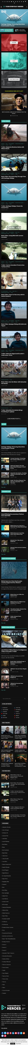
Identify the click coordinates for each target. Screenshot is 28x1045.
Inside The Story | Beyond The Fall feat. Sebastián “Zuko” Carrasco (18, 482)
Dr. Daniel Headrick (6, 875)
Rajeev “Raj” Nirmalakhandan (8, 938)
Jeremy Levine (5, 901)
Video (3, 984)
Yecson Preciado (6, 990)
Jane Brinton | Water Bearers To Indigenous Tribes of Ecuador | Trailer (14, 650)
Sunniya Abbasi (5, 958)
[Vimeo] (21, 1)
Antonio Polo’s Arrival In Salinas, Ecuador (18, 548)
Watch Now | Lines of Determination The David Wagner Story (16, 776)
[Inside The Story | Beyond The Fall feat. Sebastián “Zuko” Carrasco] (5, 482)
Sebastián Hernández (7, 956)
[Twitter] (4, 1)
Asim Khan (4, 838)
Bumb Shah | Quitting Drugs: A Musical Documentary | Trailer (20, 765)
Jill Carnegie (5, 904)
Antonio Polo (5, 835)
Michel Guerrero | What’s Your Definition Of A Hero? (17, 602)
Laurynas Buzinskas (6, 907)
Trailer (3, 970)
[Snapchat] (17, 1)
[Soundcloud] (15, 1)
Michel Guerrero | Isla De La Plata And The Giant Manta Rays (18, 526)
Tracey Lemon (5, 967)
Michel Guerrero (6, 913)
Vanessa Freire (5, 976)
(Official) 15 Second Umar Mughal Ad (16, 677)
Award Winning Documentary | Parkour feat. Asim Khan (12, 514)
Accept (12, 1043)
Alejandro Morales (6, 827)
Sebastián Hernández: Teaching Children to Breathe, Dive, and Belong (18, 474)
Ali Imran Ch (5, 832)
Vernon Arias (5, 978)
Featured (4, 884)
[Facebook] (2, 1)
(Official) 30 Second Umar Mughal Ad (16, 684)
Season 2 (4, 947)
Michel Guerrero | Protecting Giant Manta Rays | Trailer (7, 737)
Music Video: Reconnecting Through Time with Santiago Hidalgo (17, 784)
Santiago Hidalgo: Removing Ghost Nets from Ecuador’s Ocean (13, 447)
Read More (18, 1043)
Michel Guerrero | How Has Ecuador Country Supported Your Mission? (11, 581)
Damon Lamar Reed (6, 864)
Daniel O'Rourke (5, 867)
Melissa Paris (5, 910)
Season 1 (4, 944)
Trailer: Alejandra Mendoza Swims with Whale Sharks (17, 807)
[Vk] (13, 1)
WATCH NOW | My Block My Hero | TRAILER (7, 751)
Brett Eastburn (5, 850)
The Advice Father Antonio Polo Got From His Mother (18, 609)
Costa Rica (4, 861)
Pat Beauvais (5, 924)
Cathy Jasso (5, 855)
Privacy (23, 1005)
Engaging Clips (5, 881)
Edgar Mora (5, 878)
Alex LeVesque (5, 830)
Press (3, 930)
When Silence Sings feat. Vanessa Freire (16, 799)
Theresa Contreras (6, 964)
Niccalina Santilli (6, 918)
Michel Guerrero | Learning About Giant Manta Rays (17, 533)
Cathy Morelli (5, 858)
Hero (3, 887)
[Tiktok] (14, 3)
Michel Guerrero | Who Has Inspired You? (17, 595)
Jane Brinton (5, 898)
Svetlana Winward (6, 961)
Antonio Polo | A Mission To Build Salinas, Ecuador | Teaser (7, 765)
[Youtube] (11, 1)
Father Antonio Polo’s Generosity (15, 617)
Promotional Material (7, 933)
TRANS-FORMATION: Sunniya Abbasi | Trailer (21, 751)
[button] (2, 11)
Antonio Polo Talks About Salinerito (16, 541)
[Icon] (14, 133)
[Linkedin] (9, 1)
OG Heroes (4, 921)
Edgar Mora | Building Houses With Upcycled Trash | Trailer (20, 737)
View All (3, 487)
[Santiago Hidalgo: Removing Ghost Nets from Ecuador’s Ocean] (14, 18)
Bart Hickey (4, 844)
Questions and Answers (7, 936)
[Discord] (25, 1)
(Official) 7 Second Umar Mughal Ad (18, 669)
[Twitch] (19, 1)
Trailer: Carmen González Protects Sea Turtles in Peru (17, 792)
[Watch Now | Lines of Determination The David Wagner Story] (14, 101)
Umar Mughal (5, 973)
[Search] (26, 7)
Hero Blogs (4, 890)
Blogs (3, 847)
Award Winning (5, 841)
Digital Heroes (5, 873)
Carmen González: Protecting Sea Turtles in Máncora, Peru (17, 459)
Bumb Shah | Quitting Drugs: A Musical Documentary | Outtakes (18, 663)
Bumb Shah (4, 853)
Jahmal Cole (5, 895)
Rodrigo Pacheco (6, 941)
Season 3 (4, 950)
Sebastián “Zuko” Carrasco (8, 953)
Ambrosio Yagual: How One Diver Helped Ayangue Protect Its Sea (18, 467)
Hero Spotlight (5, 893)
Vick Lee (4, 981)
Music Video (5, 915)
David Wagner (5, 870)
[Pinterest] (7, 1)
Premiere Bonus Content (7, 927)
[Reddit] (23, 1)
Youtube (4, 993)
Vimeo (3, 987)
